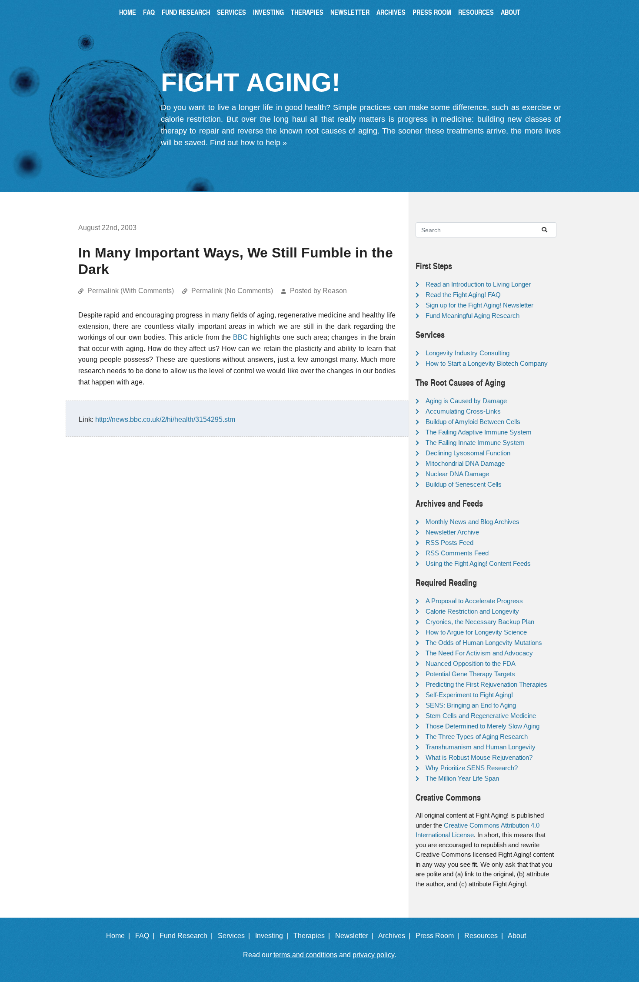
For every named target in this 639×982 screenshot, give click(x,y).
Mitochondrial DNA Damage (465, 463)
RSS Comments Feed (457, 553)
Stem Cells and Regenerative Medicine (481, 715)
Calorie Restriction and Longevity (472, 611)
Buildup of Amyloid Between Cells (473, 421)
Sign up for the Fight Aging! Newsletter (479, 305)
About (510, 12)
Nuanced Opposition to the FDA (471, 663)
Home (127, 12)
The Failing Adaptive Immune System (479, 432)
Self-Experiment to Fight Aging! (469, 694)
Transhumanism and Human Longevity (481, 747)
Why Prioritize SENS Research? (472, 768)
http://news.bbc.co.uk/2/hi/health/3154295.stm (165, 419)
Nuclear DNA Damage (457, 474)
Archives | (396, 935)
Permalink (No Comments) (232, 290)
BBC (240, 337)
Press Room (432, 12)
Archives (391, 12)
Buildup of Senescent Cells (464, 484)
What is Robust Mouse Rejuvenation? (479, 757)
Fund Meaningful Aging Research (472, 315)
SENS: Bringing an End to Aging (471, 705)
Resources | (485, 935)
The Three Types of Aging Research (477, 736)
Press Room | (439, 935)
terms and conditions (305, 955)
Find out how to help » (248, 142)
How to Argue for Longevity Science (476, 632)
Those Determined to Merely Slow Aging (482, 726)
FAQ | (146, 935)
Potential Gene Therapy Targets (470, 674)
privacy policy (374, 955)
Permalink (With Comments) (130, 290)
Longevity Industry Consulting (467, 353)
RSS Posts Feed (449, 542)
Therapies (307, 12)
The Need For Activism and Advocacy (479, 653)
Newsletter (349, 12)
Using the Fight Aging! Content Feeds (478, 563)
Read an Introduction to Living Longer (478, 284)
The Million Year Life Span (462, 778)
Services (231, 12)
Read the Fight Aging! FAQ (463, 294)
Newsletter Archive (452, 532)
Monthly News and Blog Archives (472, 521)
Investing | (273, 935)
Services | (235, 935)
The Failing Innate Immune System (475, 442)
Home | (119, 935)
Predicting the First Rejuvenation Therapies (486, 684)
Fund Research (186, 12)
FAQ (149, 12)
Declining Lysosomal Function (468, 453)
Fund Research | (188, 935)
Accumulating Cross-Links (463, 411)
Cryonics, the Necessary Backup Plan (480, 621)
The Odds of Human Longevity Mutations (484, 642)
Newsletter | (356, 935)
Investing (268, 12)
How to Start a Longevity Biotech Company (487, 363)
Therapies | (313, 935)
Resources (476, 12)
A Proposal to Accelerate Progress (474, 601)
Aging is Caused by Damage (466, 400)
